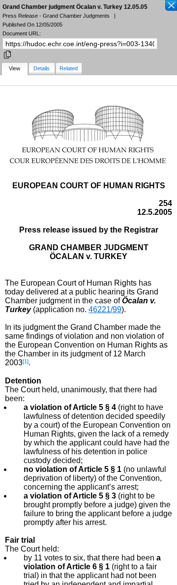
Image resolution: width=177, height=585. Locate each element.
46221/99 (104, 309)
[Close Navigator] (170, 6)
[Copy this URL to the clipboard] (7, 53)
